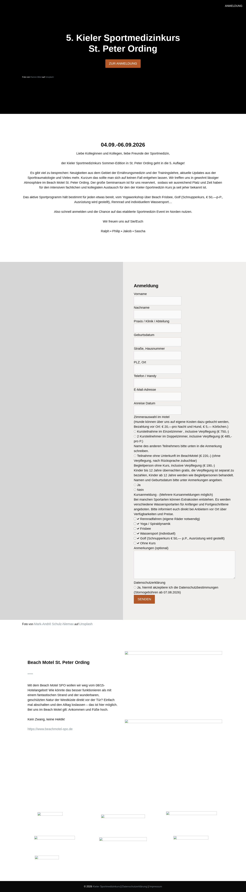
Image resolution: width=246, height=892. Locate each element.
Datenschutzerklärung (134, 886)
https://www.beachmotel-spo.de (50, 729)
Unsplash (49, 77)
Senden (144, 599)
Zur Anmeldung (123, 63)
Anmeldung (233, 5)
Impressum (155, 886)
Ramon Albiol (36, 77)
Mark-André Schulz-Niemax (54, 624)
